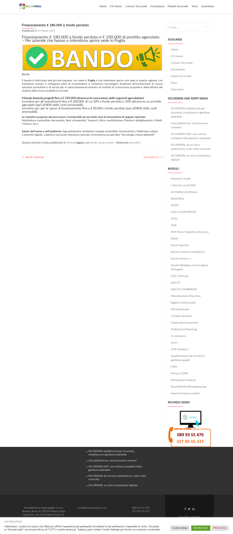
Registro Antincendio (183, 302)
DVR (174, 225)
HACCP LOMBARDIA (184, 289)
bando (93, 142)
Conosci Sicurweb (136, 6)
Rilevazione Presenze (183, 380)
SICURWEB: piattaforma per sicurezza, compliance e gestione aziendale (190, 112)
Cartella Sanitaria (181, 316)
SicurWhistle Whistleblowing (188, 386)
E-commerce (178, 336)
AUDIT (175, 205)
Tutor (195, 6)
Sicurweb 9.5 (153, 157)
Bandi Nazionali (33, 157)
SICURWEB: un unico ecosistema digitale (112, 485)
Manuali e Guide (181, 178)
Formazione (157, 6)
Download (207, 6)
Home (102, 6)
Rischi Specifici (180, 245)
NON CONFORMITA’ (183, 212)
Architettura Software (184, 192)
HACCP (175, 282)
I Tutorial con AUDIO (183, 185)
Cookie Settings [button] (179, 528)
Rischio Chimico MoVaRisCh (188, 252)
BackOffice (177, 198)
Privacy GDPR (179, 373)
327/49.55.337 (141, 511)
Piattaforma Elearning (184, 329)
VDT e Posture (179, 276)
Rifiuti (174, 238)
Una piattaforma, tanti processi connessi (112, 460)
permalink (135, 142)
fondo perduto (106, 142)
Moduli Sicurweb (178, 6)
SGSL (174, 218)
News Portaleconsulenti (185, 393)
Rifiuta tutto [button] (220, 528)
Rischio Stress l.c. (181, 258)
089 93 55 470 (141, 507)
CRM (174, 366)
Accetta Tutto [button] (201, 528)
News (70, 142)
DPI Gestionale (180, 309)
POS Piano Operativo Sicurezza (190, 232)
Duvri (174, 342)
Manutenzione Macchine (186, 296)
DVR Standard (179, 349)
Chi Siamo (116, 6)
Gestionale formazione (184, 322)
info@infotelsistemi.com (92, 507)
